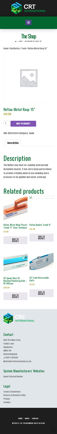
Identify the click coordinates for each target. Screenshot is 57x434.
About (27, 418)
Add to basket (23, 123)
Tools (23, 48)
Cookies (7, 402)
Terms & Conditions (12, 391)
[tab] (13, 143)
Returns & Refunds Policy (14, 395)
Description (13, 143)
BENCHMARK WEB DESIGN (34, 423)
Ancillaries (15, 48)
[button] (28, 22)
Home (5, 48)
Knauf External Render (13, 376)
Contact (35, 418)
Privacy (6, 398)
